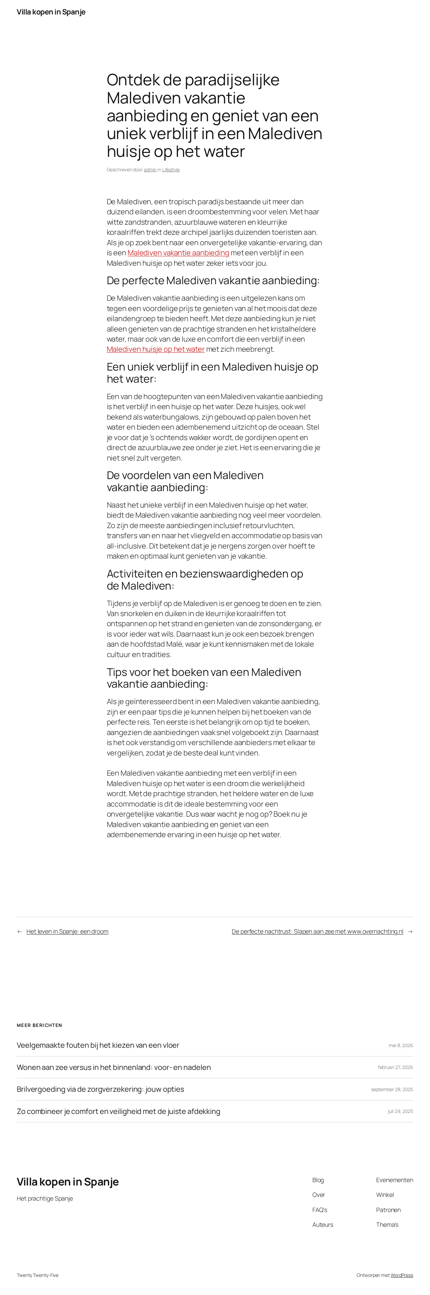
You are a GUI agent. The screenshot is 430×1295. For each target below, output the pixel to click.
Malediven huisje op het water (156, 349)
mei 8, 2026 (401, 1045)
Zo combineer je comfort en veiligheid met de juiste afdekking (118, 1111)
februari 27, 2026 (395, 1067)
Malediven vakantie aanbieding (178, 253)
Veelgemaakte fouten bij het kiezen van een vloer (98, 1045)
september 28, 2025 (392, 1089)
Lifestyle (171, 169)
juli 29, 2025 (400, 1111)
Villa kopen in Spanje (51, 12)
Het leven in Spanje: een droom (68, 931)
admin (150, 169)
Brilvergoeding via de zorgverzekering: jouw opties (100, 1089)
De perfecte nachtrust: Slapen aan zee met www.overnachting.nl (317, 931)
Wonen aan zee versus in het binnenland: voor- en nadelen (114, 1067)
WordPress (402, 1275)
